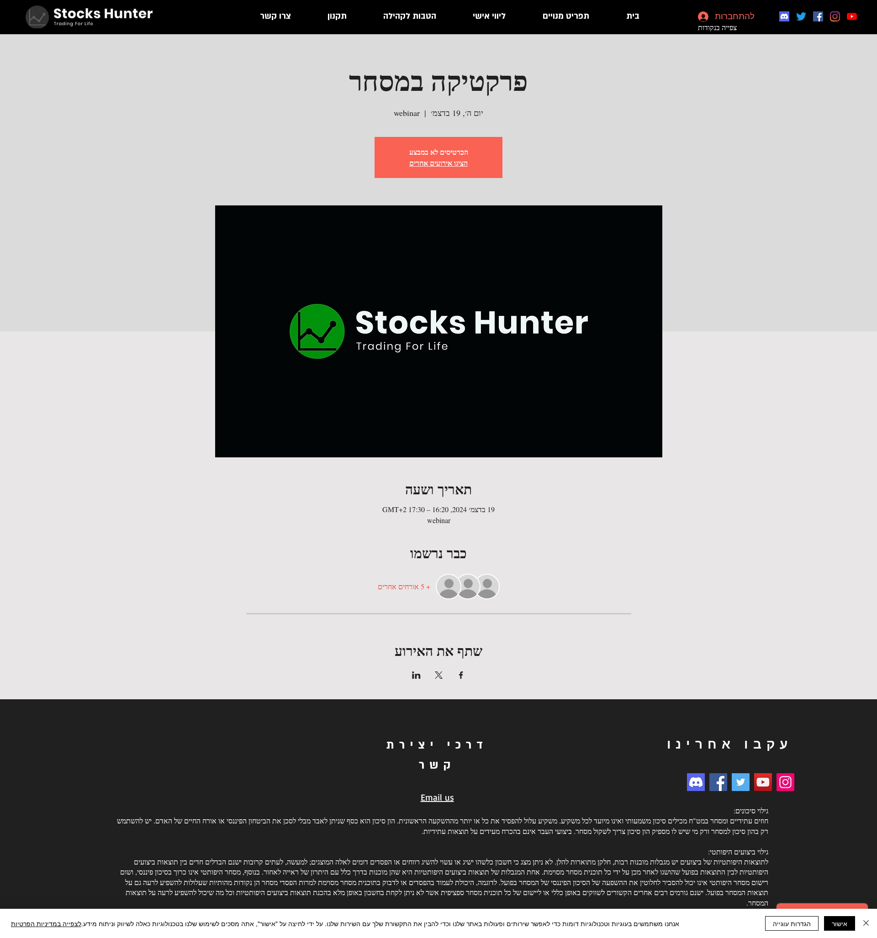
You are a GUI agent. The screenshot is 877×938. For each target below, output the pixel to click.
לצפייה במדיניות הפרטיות (46, 923)
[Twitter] (801, 16)
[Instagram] (835, 16)
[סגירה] (866, 923)
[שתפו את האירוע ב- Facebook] (461, 675)
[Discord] (784, 16)
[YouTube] (852, 16)
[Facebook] (818, 16)
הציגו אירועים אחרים (438, 162)
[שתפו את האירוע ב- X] (438, 675)
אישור (839, 923)
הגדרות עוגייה (792, 923)
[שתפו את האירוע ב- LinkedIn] (416, 675)
